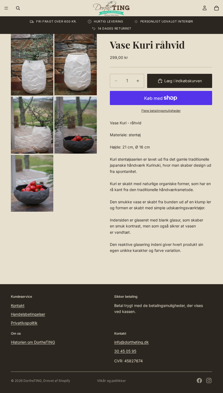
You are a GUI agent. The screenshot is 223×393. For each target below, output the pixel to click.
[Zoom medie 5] (32, 183)
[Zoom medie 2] (75, 64)
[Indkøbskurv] (216, 8)
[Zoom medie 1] (32, 64)
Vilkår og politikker (111, 381)
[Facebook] (199, 380)
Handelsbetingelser (28, 314)
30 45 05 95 (125, 351)
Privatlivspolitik (24, 323)
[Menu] (6, 8)
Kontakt (17, 305)
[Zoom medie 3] (32, 125)
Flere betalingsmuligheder (161, 111)
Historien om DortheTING (33, 342)
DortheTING (32, 381)
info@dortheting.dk (131, 342)
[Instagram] (209, 380)
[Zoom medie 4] (75, 125)
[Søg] (18, 8)
